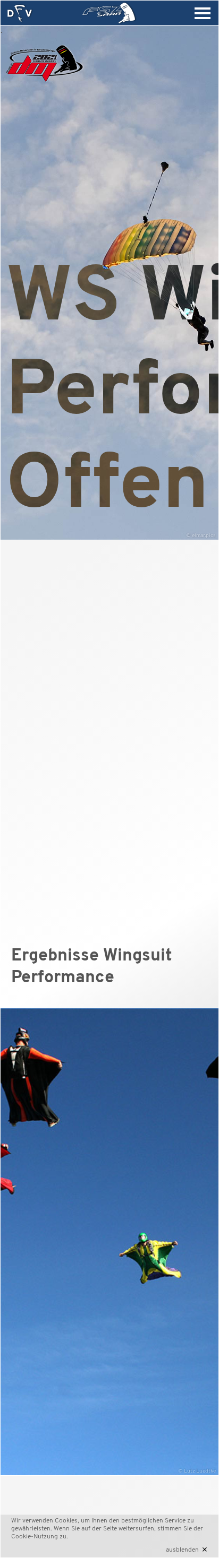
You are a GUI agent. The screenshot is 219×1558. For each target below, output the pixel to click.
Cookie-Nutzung (34, 1537)
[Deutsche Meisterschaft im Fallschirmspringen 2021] (44, 85)
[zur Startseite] (19, 13)
